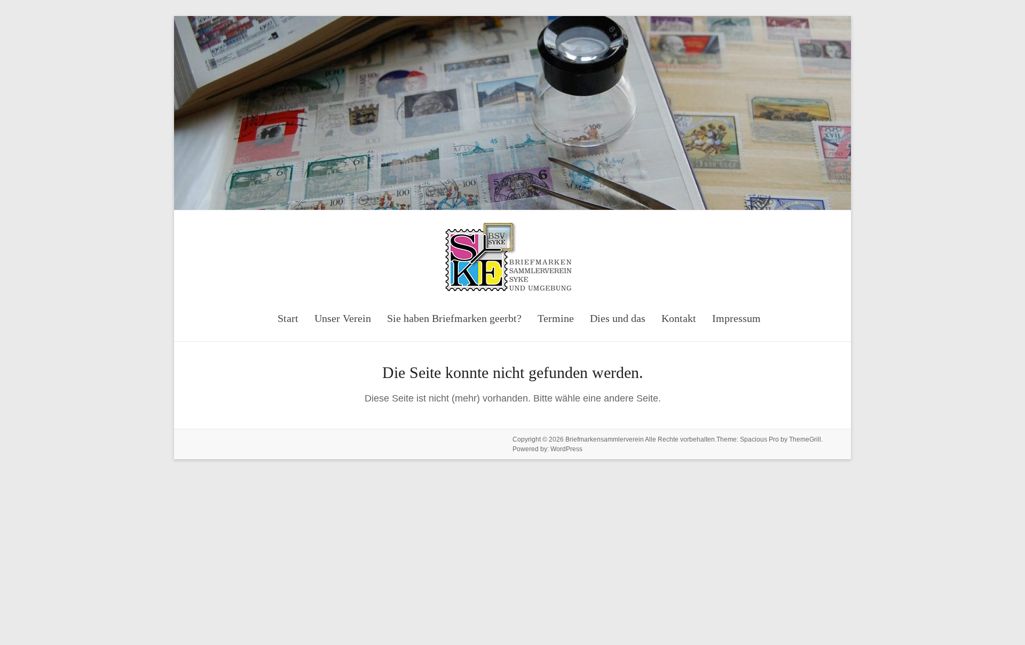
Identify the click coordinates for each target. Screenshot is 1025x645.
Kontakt (678, 318)
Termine (556, 318)
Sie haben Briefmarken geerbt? (454, 318)
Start (288, 318)
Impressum (736, 318)
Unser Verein (342, 318)
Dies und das (617, 318)
